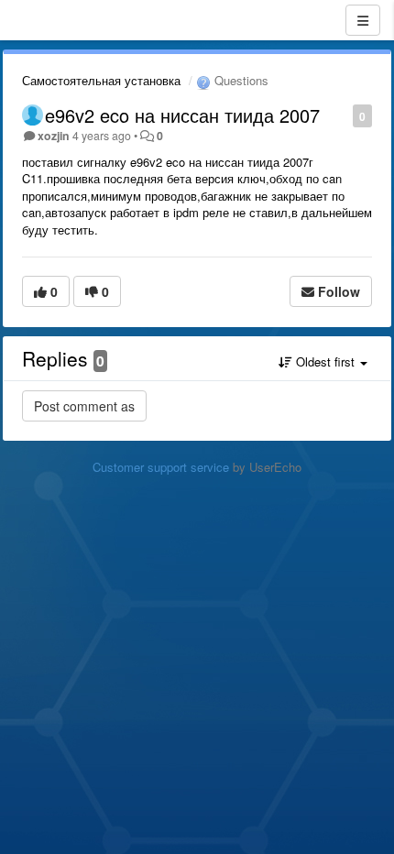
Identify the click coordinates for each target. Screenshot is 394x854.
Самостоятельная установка (101, 80)
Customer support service (161, 467)
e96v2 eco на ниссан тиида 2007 (182, 115)
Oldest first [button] (325, 361)
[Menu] (362, 20)
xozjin (54, 135)
